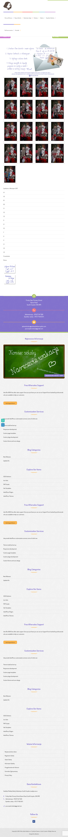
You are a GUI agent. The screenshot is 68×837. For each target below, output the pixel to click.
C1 (3, 208)
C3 (4, 216)
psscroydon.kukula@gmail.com (34, 329)
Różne (5, 260)
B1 (3, 200)
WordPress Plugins (8, 492)
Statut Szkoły (8, 759)
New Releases (7, 457)
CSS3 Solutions (7, 476)
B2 (4, 204)
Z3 (4, 252)
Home (5, 36)
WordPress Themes (8, 496)
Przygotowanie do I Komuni (12, 767)
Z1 (3, 244)
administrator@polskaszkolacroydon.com (34, 326)
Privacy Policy (8, 775)
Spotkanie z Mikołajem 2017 (10, 188)
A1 (3, 192)
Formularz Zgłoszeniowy (11, 771)
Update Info (6, 461)
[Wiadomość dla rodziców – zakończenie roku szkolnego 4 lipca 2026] (34, 361)
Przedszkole (6, 256)
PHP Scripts (6, 484)
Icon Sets (5, 480)
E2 (4, 228)
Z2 (4, 248)
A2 (4, 196)
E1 (3, 224)
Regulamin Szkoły (9, 756)
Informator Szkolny (10, 763)
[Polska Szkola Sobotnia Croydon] (7, 6)
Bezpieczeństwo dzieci (11, 752)
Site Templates (7, 488)
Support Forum (46, 392)
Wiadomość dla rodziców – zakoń (54, 375)
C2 (4, 212)
